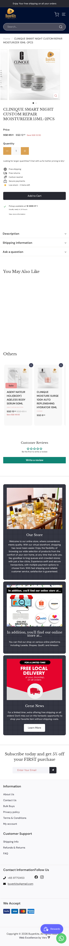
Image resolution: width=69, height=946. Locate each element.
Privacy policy (11, 812)
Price (6, 129)
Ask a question (13, 252)
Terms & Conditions (14, 818)
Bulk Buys (9, 806)
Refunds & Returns (14, 847)
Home (6, 38)
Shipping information (17, 243)
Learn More (34, 727)
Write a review (34, 460)
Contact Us (9, 800)
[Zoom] (55, 95)
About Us (8, 794)
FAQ (5, 853)
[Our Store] (34, 508)
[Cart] (56, 14)
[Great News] (34, 679)
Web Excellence (28, 937)
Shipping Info (10, 841)
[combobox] (34, 26)
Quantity (8, 143)
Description (11, 234)
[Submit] (52, 770)
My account (10, 823)
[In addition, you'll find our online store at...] (34, 605)
